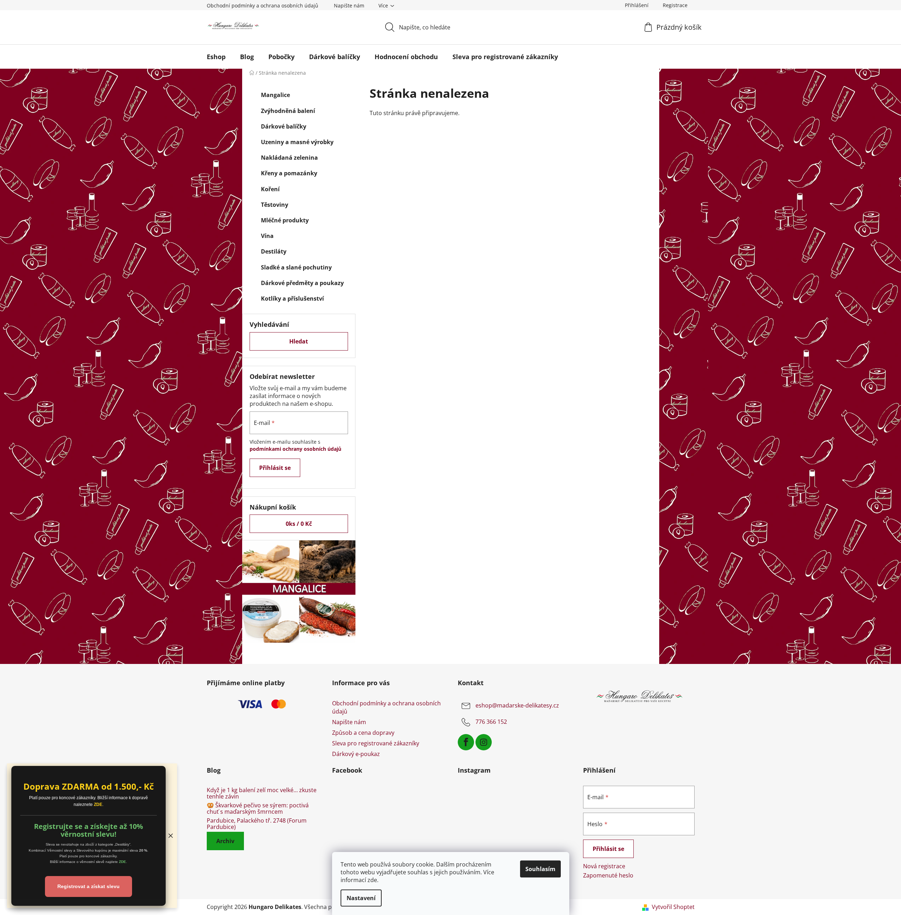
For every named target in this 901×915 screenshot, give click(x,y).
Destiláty (273, 251)
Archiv (225, 841)
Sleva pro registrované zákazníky (375, 743)
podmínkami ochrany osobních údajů (295, 448)
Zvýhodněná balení (288, 111)
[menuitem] (216, 57)
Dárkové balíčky (283, 126)
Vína (267, 236)
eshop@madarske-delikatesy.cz (517, 706)
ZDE (98, 804)
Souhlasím (540, 869)
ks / (299, 524)
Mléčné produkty (285, 220)
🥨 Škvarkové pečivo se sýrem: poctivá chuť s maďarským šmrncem (258, 808)
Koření (270, 189)
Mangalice (275, 95)
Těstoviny (274, 205)
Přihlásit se (275, 468)
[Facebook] (466, 742)
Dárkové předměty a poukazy (302, 283)
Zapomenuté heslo (608, 875)
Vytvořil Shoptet (673, 907)
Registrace (675, 5)
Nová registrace (604, 866)
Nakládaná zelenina (289, 157)
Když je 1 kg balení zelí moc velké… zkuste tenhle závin (262, 793)
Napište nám (349, 5)
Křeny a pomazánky (289, 173)
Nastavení (361, 898)
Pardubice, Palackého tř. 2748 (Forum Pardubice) (257, 824)
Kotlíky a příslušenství (292, 298)
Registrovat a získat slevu (88, 886)
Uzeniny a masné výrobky (297, 142)
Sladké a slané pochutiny (296, 267)
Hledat (298, 341)
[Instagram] (483, 742)
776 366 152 (491, 722)
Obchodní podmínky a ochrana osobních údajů (262, 5)
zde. (372, 880)
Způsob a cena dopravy (363, 733)
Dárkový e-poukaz (356, 754)
